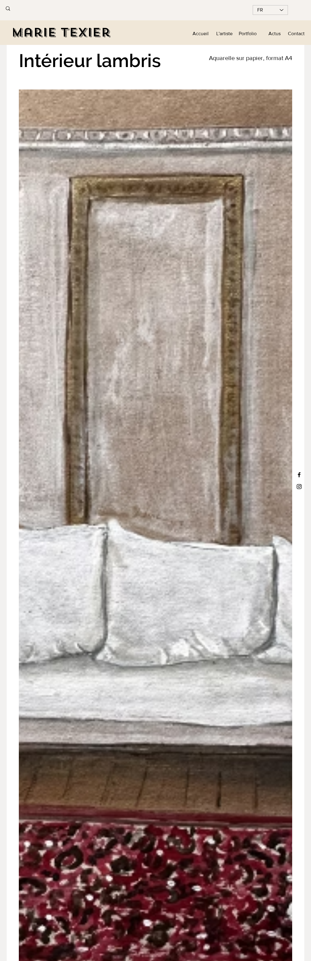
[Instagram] (299, 486)
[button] (272, 33)
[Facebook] (299, 474)
